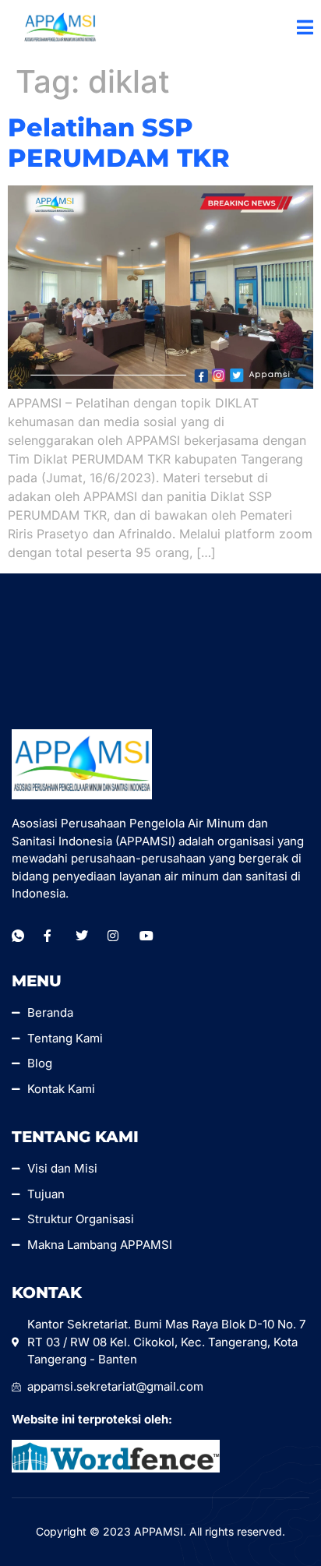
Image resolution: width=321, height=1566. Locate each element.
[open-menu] (305, 29)
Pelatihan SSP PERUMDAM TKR (119, 142)
